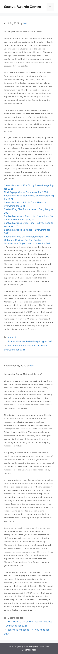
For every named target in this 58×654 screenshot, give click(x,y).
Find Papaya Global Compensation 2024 (26, 192)
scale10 (12, 337)
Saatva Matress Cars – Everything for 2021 (27, 236)
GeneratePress (29, 650)
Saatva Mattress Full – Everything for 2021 (30, 341)
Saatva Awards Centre (22, 7)
